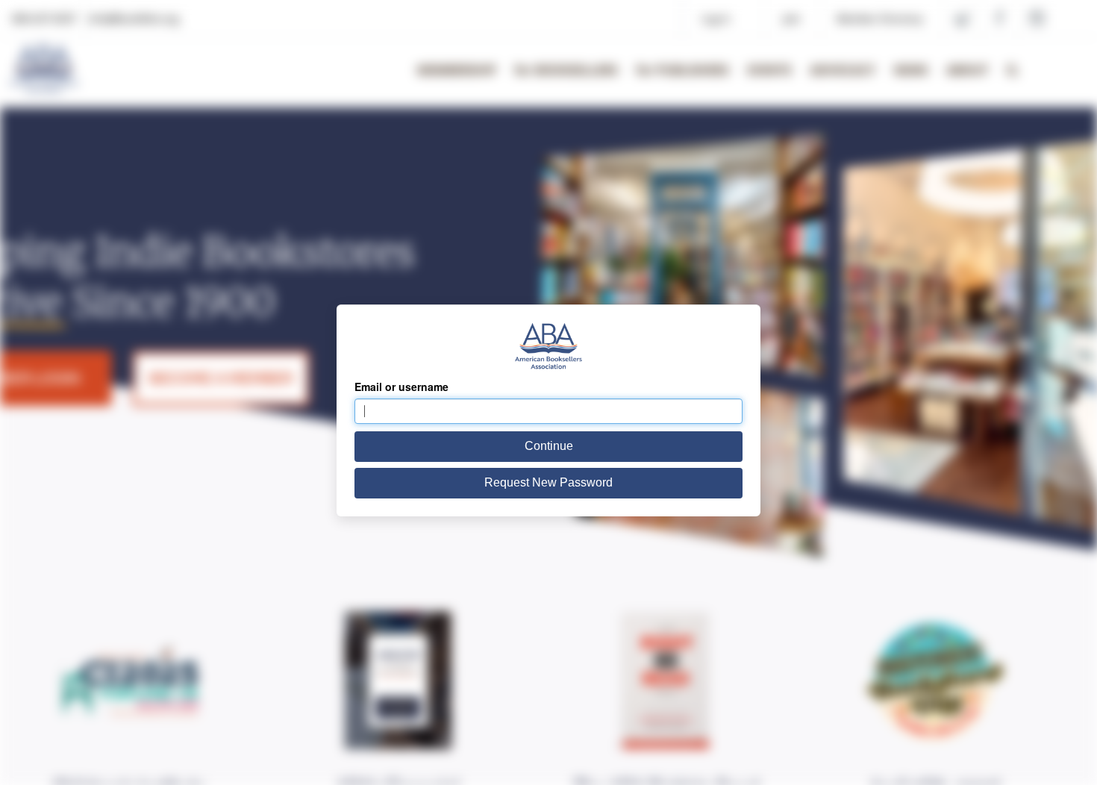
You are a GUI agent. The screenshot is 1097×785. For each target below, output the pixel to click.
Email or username (401, 386)
